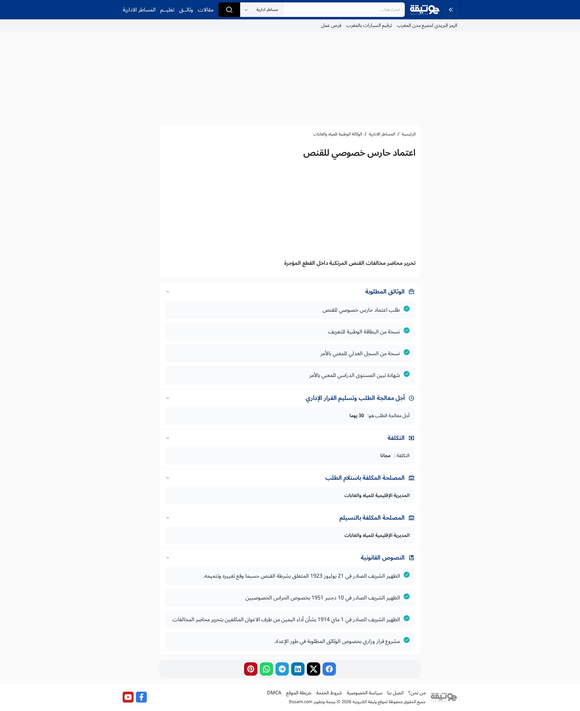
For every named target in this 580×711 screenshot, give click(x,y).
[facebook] (329, 669)
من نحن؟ (417, 692)
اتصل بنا (395, 692)
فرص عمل (331, 25)
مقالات (206, 9)
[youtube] (128, 697)
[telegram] (282, 669)
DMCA (274, 692)
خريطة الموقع (298, 692)
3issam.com (300, 701)
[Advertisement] (290, 78)
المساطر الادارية (139, 9)
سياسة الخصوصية (364, 692)
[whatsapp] (266, 669)
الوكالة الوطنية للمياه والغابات (337, 134)
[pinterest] (250, 669)
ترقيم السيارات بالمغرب (369, 25)
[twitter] (313, 669)
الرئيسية (409, 134)
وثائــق (186, 9)
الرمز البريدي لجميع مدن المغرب (427, 25)
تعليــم (167, 9)
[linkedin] (297, 669)
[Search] (229, 9)
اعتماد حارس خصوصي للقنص (359, 152)
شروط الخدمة (329, 692)
